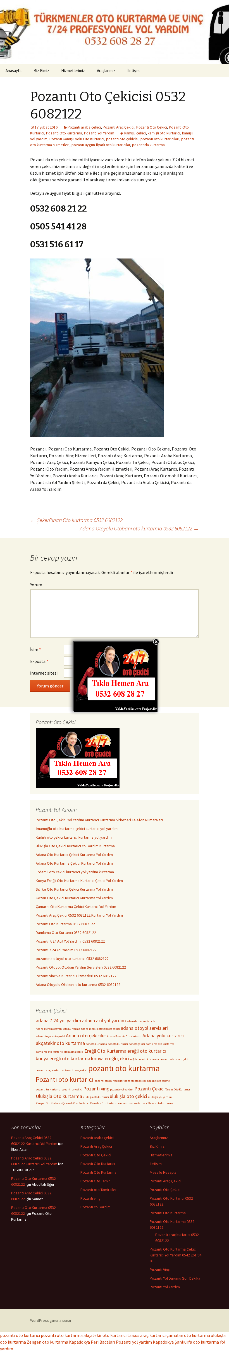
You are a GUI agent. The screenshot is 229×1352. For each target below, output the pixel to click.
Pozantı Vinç (160, 1269)
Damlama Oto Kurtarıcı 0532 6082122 (66, 932)
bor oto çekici (137, 1044)
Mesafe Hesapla (163, 1172)
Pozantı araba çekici (84, 127)
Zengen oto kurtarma (47, 1342)
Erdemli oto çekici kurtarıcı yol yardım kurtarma (75, 871)
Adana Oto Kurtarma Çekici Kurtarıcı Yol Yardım (74, 863)
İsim (35, 649)
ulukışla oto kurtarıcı (96, 1097)
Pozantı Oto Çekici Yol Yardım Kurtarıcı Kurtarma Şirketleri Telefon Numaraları (99, 819)
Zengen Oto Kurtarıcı (49, 1103)
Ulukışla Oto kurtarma (59, 1096)
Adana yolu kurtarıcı (163, 1035)
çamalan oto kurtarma (188, 1335)
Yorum (36, 584)
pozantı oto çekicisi (122, 138)
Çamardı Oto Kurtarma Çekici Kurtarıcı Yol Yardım (76, 906)
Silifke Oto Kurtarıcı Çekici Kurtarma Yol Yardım (74, 889)
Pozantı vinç (96, 1088)
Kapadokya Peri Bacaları (92, 1342)
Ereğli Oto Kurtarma (105, 1051)
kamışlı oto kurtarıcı (164, 133)
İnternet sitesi (44, 673)
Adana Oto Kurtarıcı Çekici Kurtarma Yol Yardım (74, 854)
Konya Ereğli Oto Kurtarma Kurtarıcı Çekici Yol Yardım (79, 880)
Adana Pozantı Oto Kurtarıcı (124, 1036)
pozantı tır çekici (71, 1089)
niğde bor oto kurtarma (144, 1059)
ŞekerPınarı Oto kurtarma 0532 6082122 (76, 519)
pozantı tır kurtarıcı (48, 1089)
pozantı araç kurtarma (50, 1070)
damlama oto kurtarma (160, 1044)
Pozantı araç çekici (76, 1070)
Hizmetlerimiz (73, 70)
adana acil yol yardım (104, 1020)
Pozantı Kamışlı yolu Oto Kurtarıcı (76, 138)
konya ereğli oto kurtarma (63, 1058)
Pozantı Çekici (149, 1088)
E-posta (39, 661)
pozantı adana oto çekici (175, 1059)
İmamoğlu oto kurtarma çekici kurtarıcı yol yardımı (77, 828)
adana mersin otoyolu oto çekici (100, 1029)
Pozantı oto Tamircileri (99, 1189)
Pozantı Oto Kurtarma (64, 133)
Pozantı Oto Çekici (151, 127)
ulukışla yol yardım (160, 1097)
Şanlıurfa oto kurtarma (197, 1342)
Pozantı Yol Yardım (99, 133)
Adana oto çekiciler (86, 1035)
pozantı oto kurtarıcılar (108, 1081)
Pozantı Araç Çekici (118, 127)
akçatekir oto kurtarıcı (105, 1335)
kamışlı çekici (135, 133)
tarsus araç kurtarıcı (146, 1335)
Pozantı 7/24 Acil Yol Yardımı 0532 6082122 (70, 941)
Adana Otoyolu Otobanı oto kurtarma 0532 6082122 (139, 528)
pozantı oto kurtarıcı (20, 1335)
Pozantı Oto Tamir (95, 1180)
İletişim (133, 70)
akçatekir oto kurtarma (60, 1043)
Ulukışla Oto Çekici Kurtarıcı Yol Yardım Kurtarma (75, 845)
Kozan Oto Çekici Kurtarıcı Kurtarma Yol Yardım (74, 897)
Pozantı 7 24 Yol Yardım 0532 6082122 (66, 949)
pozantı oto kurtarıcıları (159, 138)
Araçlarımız (106, 70)
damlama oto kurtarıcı (49, 1052)
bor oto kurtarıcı (118, 1044)
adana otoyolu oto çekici (50, 1036)
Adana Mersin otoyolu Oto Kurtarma (58, 1029)
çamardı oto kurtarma (131, 1103)
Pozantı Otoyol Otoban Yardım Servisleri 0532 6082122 (81, 967)
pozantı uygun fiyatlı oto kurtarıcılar (100, 144)
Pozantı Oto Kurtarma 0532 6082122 (65, 923)
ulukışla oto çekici (128, 1096)
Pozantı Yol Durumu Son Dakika (175, 1278)
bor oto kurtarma (96, 1044)
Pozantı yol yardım (134, 1342)
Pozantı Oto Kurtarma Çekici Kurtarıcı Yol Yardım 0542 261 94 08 (175, 1255)
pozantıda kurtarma (148, 144)
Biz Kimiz (41, 70)
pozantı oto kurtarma (124, 1068)
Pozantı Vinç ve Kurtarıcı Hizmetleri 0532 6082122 (76, 975)
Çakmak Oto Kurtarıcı (76, 1103)
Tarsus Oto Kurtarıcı (177, 1089)
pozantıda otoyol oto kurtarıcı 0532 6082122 (72, 958)
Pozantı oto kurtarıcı (65, 1079)
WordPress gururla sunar (50, 1320)
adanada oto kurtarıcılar (142, 1021)
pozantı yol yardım (121, 1089)
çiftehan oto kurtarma (159, 1103)
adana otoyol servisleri (144, 1028)
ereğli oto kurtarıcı (146, 1051)
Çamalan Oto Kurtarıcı (104, 1103)
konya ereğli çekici (110, 1058)
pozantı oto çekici (135, 1081)
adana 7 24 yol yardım (58, 1020)
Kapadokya (163, 1342)
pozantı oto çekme (158, 1081)
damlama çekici (74, 1052)
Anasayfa (14, 70)
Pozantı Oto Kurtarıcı (97, 1163)
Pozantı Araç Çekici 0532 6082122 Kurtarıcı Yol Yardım (79, 915)
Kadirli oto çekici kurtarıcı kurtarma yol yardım (74, 837)
